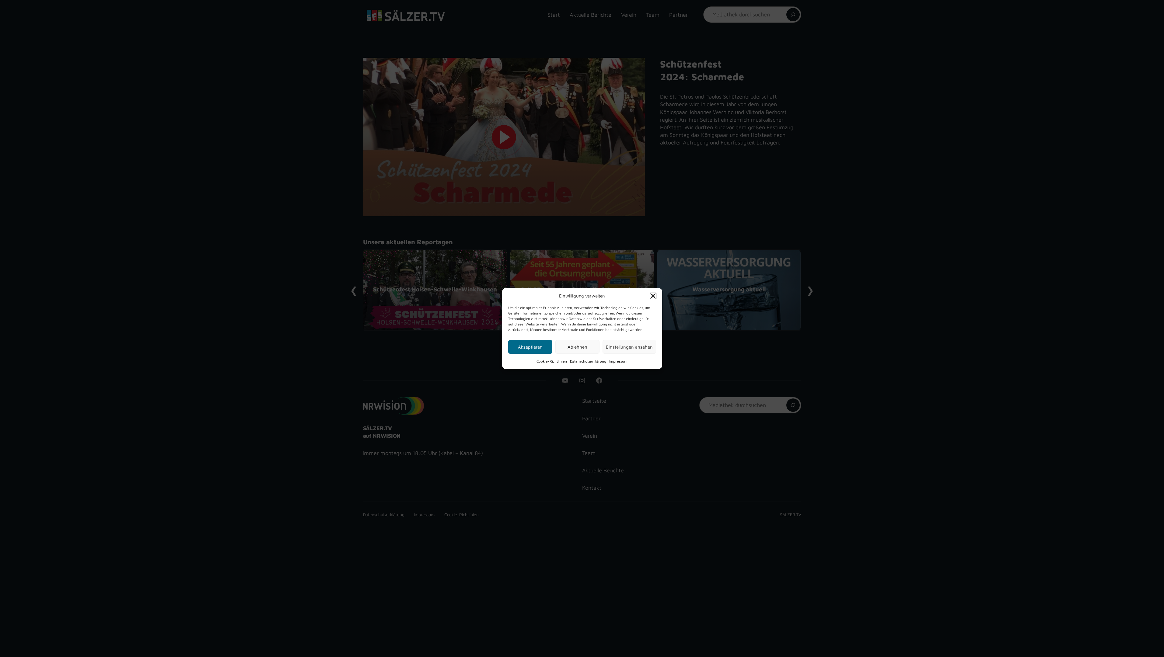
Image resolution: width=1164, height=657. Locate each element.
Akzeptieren (530, 346)
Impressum (618, 361)
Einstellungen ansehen (629, 346)
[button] (653, 296)
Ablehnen (577, 346)
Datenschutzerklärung (588, 361)
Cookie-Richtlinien (552, 361)
